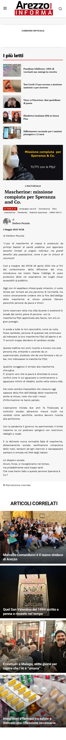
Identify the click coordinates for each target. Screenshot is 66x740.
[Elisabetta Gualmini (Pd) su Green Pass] (12, 117)
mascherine (9, 212)
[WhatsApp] (36, 38)
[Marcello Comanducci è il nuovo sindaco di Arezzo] (33, 537)
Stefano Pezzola (21, 223)
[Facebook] (15, 38)
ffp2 (54, 209)
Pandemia (22, 212)
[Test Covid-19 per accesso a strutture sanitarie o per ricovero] (12, 86)
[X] (22, 38)
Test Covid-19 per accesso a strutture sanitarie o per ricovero (42, 86)
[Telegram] (43, 38)
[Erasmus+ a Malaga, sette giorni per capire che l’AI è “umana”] (33, 646)
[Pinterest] (29, 38)
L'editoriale (33, 186)
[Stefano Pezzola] (7, 222)
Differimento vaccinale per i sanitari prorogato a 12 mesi (42, 133)
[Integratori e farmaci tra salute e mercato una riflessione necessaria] (33, 701)
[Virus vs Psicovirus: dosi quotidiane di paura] (12, 101)
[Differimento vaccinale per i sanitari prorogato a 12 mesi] (12, 132)
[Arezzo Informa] (34, 8)
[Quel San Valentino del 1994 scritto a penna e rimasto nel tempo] (33, 592)
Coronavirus (44, 209)
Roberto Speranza (38, 212)
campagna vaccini (27, 209)
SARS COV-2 (55, 212)
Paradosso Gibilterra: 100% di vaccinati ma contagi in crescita (40, 70)
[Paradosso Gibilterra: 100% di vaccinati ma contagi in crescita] (12, 70)
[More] (50, 38)
